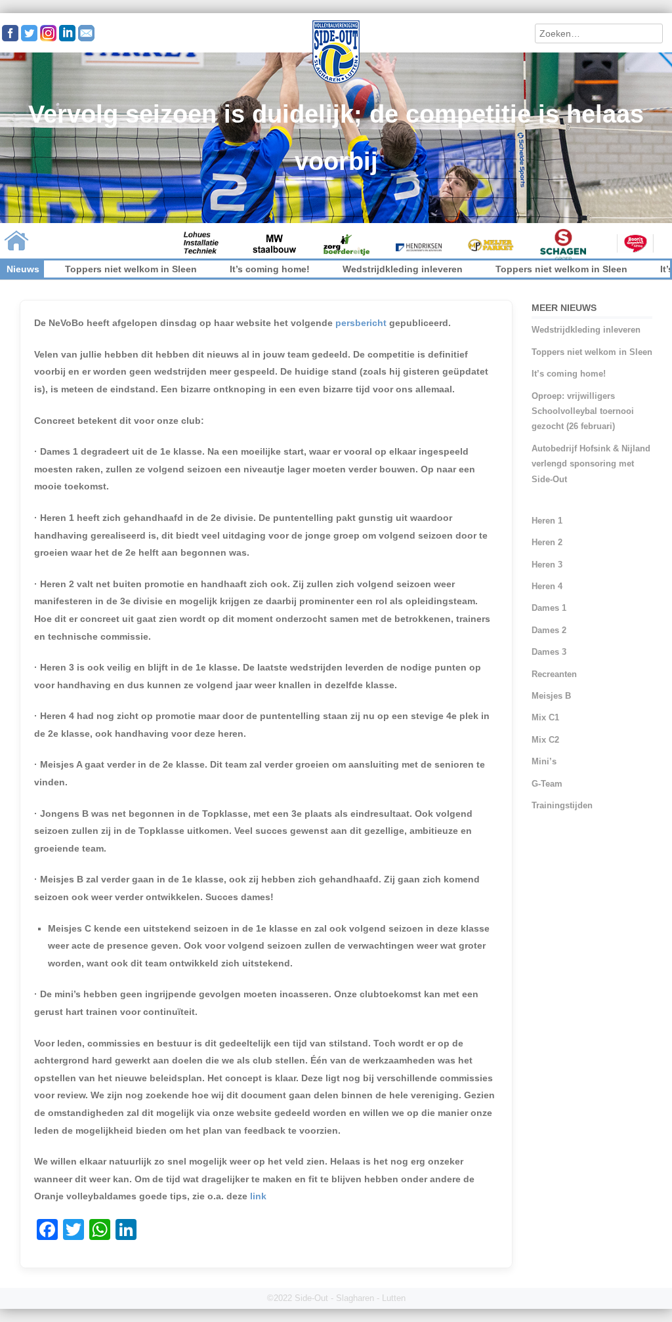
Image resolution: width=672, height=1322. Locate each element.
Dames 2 (549, 630)
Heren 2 (547, 542)
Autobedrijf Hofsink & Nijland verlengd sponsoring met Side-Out (591, 464)
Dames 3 (549, 652)
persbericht (361, 323)
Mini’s (544, 761)
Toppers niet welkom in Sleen (86, 269)
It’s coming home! (225, 269)
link (258, 1196)
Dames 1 (549, 608)
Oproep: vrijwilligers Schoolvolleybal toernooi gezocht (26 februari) (583, 411)
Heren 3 (547, 564)
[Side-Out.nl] (336, 81)
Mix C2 (545, 740)
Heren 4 (547, 586)
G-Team (547, 784)
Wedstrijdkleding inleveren (358, 269)
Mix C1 (545, 717)
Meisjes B (551, 696)
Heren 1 (547, 521)
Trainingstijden (562, 805)
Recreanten (554, 674)
